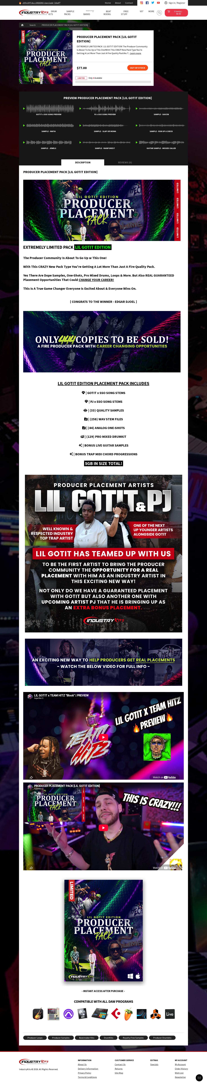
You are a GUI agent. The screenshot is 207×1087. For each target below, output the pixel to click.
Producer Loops (35, 1037)
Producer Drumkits (162, 1037)
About (118, 2)
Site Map (119, 1072)
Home (108, 2)
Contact (129, 2)
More (151, 11)
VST (141, 11)
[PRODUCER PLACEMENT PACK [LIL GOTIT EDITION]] (46, 57)
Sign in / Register (177, 2)
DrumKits (108, 1037)
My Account (180, 1064)
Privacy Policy (84, 1072)
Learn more (135, 53)
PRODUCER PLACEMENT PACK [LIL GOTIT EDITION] (65, 25)
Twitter (152, 2)
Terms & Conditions (87, 1077)
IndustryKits (33, 12)
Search (159, 12)
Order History (181, 1068)
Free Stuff (125, 13)
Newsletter (180, 1077)
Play (24, 108)
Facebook (147, 2)
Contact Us (120, 1064)
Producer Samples (61, 1037)
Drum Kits (52, 13)
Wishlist (68, 34)
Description (82, 162)
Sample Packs (69, 13)
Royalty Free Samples (133, 1037)
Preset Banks (88, 13)
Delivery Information (88, 1068)
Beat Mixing (107, 13)
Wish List (179, 1072)
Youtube (158, 2)
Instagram (141, 2)
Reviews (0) (125, 162)
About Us (82, 1064)
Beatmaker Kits (86, 1037)
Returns (119, 1068)
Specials (154, 1064)
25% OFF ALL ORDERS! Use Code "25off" (41, 2)
